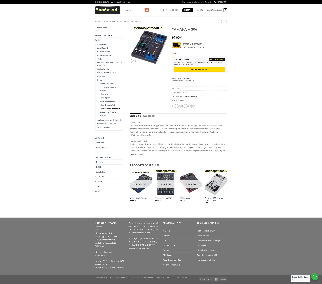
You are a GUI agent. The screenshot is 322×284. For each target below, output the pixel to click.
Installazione (100, 147)
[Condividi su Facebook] (174, 106)
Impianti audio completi (106, 69)
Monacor (99, 162)
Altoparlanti (102, 44)
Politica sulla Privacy (206, 230)
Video (97, 191)
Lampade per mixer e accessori (108, 88)
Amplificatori (102, 48)
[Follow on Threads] (170, 10)
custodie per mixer (107, 84)
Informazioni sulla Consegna (192, 2)
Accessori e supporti (103, 35)
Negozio (166, 230)
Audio (105, 21)
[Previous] (130, 189)
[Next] (227, 189)
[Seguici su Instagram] (160, 10)
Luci (96, 152)
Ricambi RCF (100, 172)
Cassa (165, 240)
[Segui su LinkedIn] (173, 10)
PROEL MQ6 (185, 198)
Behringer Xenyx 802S (163, 198)
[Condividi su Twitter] (179, 106)
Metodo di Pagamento (206, 250)
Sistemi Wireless (103, 127)
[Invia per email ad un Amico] (183, 106)
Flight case (99, 142)
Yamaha (181, 100)
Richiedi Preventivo (199, 69)
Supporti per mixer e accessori (108, 113)
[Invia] (147, 10)
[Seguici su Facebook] (157, 10)
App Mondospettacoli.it (207, 255)
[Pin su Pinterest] (188, 106)
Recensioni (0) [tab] (149, 116)
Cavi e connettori (104, 55)
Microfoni (101, 76)
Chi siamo (167, 255)
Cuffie (99, 59)
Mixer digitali (105, 98)
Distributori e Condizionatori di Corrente (109, 63)
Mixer (112, 21)
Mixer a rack (104, 94)
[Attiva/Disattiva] (121, 40)
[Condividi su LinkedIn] (192, 106)
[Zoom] (133, 61)
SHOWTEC (100, 176)
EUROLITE (99, 138)
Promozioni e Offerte (206, 260)
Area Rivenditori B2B (172, 260)
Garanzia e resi (203, 235)
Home (97, 21)
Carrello (166, 235)
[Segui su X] (167, 10)
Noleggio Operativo (171, 264)
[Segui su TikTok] (163, 10)
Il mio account (169, 245)
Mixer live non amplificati (129, 21)
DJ (96, 133)
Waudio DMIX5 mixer (138, 198)
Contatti (208, 2)
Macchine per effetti (103, 157)
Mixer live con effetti (108, 105)
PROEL (98, 167)
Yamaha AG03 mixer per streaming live (214, 199)
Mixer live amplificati (108, 101)
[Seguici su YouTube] (176, 10)
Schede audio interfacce (106, 124)
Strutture (99, 181)
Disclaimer (201, 245)
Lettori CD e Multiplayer (106, 73)
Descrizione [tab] (135, 116)
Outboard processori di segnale (109, 120)
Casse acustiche (103, 51)
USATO (98, 186)
